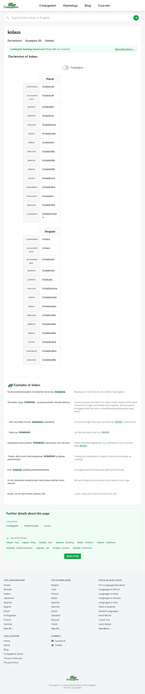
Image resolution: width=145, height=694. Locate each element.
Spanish (8, 602)
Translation (76, 67)
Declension (15, 40)
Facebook (60, 641)
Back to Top (73, 556)
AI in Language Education (112, 585)
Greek (7, 585)
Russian (8, 589)
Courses (104, 5)
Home (7, 641)
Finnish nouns (31, 525)
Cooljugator (12, 525)
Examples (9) (33, 40)
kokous (65, 542)
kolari (85, 542)
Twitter (58, 645)
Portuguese (10, 615)
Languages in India (108, 593)
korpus (61, 548)
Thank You (104, 620)
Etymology (70, 5)
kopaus (42, 548)
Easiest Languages (108, 611)
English (7, 606)
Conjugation (47, 5)
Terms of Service (13, 658)
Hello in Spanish (107, 606)
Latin (53, 589)
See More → (105, 628)
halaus (12, 542)
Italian (54, 598)
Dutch (7, 611)
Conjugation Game (13, 654)
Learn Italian (105, 624)
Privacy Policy (11, 662)
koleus (106, 542)
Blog (88, 5)
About (7, 645)
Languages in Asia (108, 602)
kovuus (82, 548)
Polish (54, 624)
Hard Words (105, 615)
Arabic (7, 593)
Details (49, 40)
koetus (45, 542)
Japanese (9, 598)
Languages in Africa (109, 589)
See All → (9, 628)
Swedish (55, 615)
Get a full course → (125, 49)
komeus (19, 548)
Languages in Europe (110, 598)
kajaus (29, 542)
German (8, 624)
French (7, 620)
